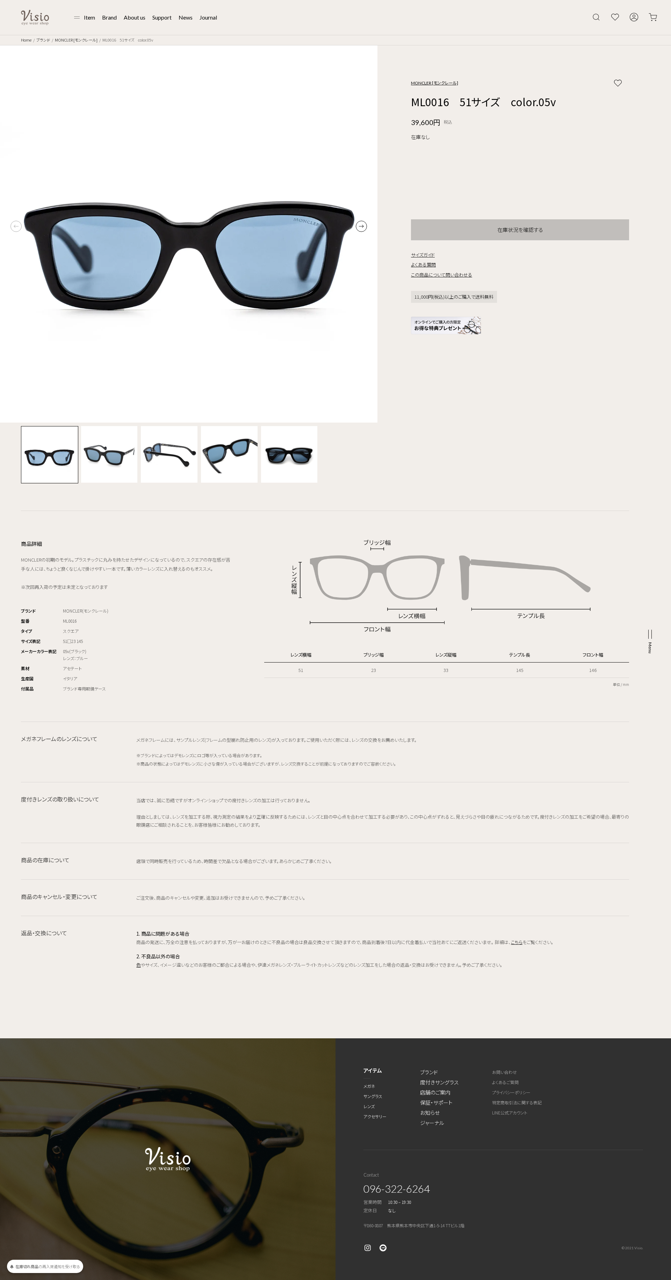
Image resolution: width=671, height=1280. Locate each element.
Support (162, 17)
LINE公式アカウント (509, 1113)
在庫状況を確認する (520, 229)
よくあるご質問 (505, 1082)
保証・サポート (436, 1102)
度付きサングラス (439, 1082)
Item (89, 17)
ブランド (43, 40)
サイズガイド (423, 254)
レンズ (369, 1106)
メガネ (369, 1086)
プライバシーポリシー (511, 1092)
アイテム (372, 1070)
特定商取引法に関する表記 (517, 1102)
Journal (208, 17)
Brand (109, 17)
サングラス (372, 1096)
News (186, 17)
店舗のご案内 (435, 1092)
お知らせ (430, 1112)
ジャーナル (432, 1122)
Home (26, 40)
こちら (516, 942)
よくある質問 (423, 264)
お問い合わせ (504, 1072)
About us (134, 17)
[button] (361, 226)
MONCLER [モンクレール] (76, 40)
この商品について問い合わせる (441, 274)
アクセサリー (375, 1116)
